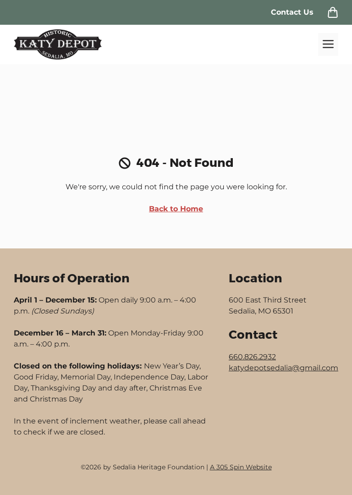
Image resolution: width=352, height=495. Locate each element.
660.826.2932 (252, 356)
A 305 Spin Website (241, 467)
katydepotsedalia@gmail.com (283, 367)
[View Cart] (332, 12)
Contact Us (292, 12)
